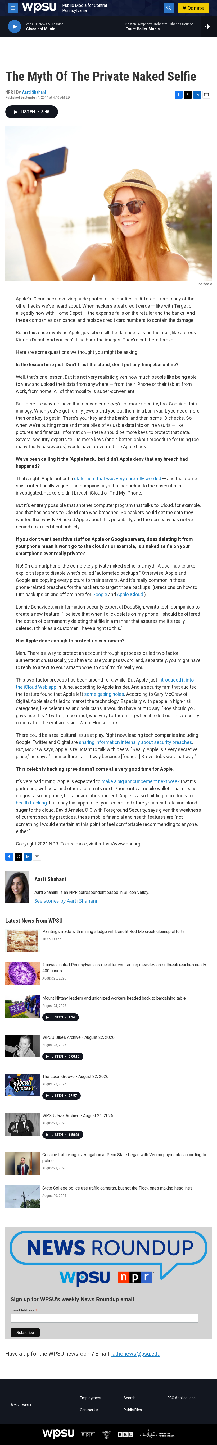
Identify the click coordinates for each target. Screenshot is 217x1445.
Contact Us (89, 1410)
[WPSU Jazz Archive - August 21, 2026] (22, 1124)
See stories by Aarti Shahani (65, 901)
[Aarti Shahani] (17, 887)
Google (99, 594)
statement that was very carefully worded (117, 478)
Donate (195, 8)
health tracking (31, 803)
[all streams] (209, 26)
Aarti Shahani (34, 92)
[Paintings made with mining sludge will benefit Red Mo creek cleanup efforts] (22, 940)
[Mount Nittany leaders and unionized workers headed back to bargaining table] (22, 1006)
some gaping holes (104, 694)
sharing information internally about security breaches (135, 742)
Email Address (24, 1310)
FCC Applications (182, 1398)
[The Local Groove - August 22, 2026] (22, 1085)
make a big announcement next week (140, 781)
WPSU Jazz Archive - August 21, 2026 (77, 1115)
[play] (14, 27)
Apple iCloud (130, 594)
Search (129, 1398)
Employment (90, 1398)
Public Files (133, 1410)
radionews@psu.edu (135, 1354)
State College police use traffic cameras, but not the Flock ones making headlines (117, 1188)
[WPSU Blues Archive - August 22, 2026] (22, 1046)
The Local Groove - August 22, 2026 (75, 1076)
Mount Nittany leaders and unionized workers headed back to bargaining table (114, 998)
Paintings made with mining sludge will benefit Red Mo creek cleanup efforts (113, 931)
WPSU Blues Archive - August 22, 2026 (78, 1037)
